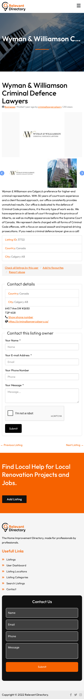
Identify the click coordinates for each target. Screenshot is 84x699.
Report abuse (17, 272)
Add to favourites (53, 267)
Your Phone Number (17, 370)
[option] (42, 134)
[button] (78, 5)
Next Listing (75, 445)
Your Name (13, 340)
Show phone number (20, 317)
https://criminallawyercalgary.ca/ (28, 321)
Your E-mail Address (18, 355)
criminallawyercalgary (50, 106)
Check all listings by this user (21, 267)
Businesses (10, 106)
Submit (13, 428)
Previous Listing (11, 445)
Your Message (14, 385)
